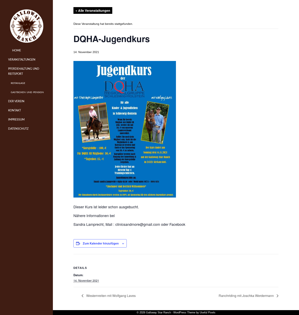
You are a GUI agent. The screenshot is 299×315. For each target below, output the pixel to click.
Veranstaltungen (21, 59)
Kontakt (14, 110)
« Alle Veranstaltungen (92, 10)
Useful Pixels (207, 312)
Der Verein (16, 101)
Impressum (16, 119)
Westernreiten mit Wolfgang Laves (110, 295)
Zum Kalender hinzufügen (101, 243)
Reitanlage (18, 83)
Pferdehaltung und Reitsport (23, 71)
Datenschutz (18, 128)
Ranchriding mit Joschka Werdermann (247, 295)
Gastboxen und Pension (27, 92)
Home (16, 50)
